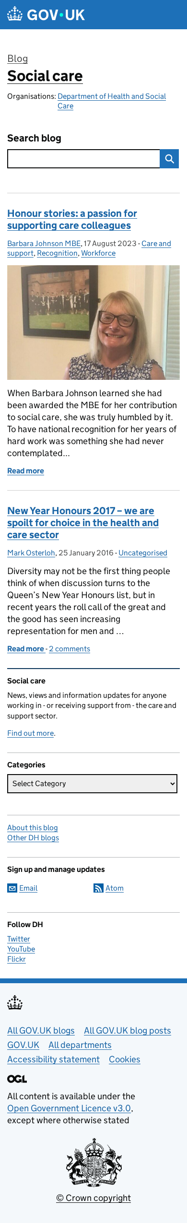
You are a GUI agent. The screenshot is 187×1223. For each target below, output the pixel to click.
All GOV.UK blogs (41, 1030)
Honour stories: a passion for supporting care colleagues (72, 219)
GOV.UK (23, 1044)
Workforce (98, 253)
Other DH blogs (33, 837)
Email (28, 888)
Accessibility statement (53, 1059)
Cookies (124, 1059)
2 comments (69, 648)
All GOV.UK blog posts (127, 1030)
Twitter (18, 938)
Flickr (16, 959)
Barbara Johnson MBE (44, 243)
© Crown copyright (93, 1197)
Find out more (30, 733)
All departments (80, 1044)
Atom (114, 888)
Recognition (57, 253)
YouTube (21, 948)
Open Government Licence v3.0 (69, 1108)
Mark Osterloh (31, 552)
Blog (17, 58)
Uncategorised (142, 552)
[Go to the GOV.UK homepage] (46, 15)
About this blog (32, 827)
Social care (45, 75)
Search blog (34, 138)
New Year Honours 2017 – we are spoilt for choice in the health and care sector (83, 523)
